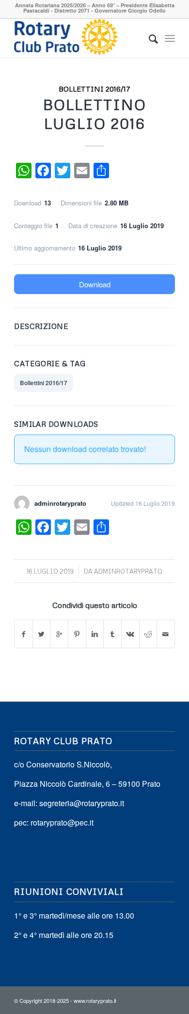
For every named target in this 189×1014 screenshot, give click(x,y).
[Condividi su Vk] (130, 634)
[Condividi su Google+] (59, 634)
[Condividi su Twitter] (41, 634)
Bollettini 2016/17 (94, 88)
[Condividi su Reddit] (148, 634)
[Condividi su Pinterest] (77, 634)
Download (94, 284)
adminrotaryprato (128, 571)
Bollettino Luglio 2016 (94, 113)
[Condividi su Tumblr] (112, 634)
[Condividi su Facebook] (23, 634)
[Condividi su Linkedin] (95, 634)
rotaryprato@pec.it (62, 822)
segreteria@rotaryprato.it (81, 803)
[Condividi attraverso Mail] (165, 634)
